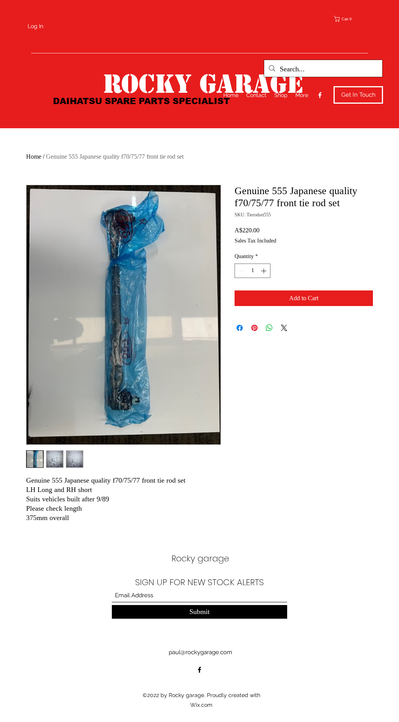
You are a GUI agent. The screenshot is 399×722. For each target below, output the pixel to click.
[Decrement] (240, 271)
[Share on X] (284, 328)
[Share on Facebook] (239, 328)
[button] (345, 19)
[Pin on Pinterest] (254, 328)
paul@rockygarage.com (200, 652)
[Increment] (264, 271)
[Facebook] (320, 95)
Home (33, 156)
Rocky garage (200, 558)
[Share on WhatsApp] (269, 328)
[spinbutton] (252, 271)
